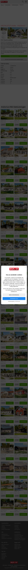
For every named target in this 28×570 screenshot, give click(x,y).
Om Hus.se (17, 301)
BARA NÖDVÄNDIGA (14, 295)
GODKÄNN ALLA (14, 298)
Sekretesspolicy (11, 301)
